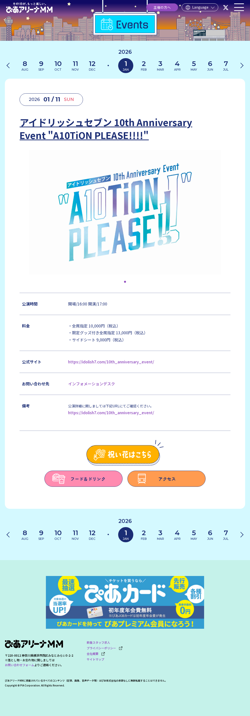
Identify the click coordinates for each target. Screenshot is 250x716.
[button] (125, 282)
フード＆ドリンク (87, 479)
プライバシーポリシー (103, 648)
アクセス (167, 479)
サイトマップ (95, 659)
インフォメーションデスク (91, 384)
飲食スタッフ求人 (98, 642)
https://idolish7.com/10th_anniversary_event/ (111, 362)
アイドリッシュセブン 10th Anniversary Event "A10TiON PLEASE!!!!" (106, 128)
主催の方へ (162, 7)
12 (92, 65)
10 (58, 65)
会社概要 (94, 653)
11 (75, 65)
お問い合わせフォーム (19, 665)
